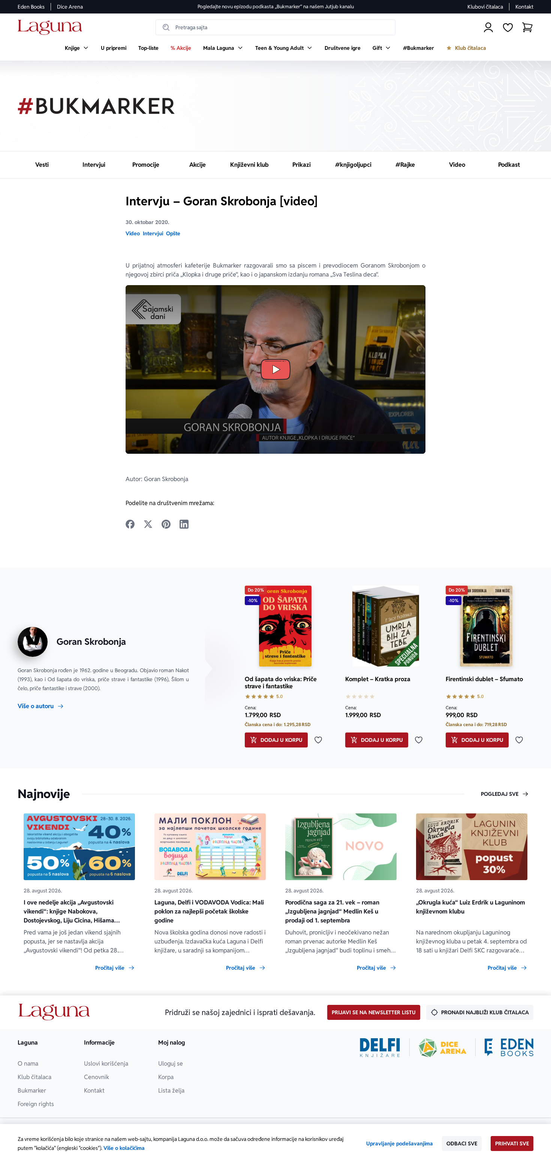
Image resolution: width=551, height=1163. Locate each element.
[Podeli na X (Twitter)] (148, 524)
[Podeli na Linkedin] (184, 524)
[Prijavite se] (488, 27)
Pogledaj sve (499, 794)
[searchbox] (275, 27)
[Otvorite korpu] (527, 27)
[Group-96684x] (509, 1047)
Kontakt (524, 6)
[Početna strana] (52, 27)
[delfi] (379, 1047)
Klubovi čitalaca (485, 6)
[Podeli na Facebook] (130, 524)
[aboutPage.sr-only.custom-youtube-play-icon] (275, 369)
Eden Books (31, 6)
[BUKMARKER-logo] (96, 106)
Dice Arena (70, 6)
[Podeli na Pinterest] (166, 524)
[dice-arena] (443, 1047)
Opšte (173, 233)
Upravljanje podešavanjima (399, 1143)
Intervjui (153, 233)
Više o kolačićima (124, 1148)
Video (133, 233)
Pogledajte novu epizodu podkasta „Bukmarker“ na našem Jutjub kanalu (276, 6)
